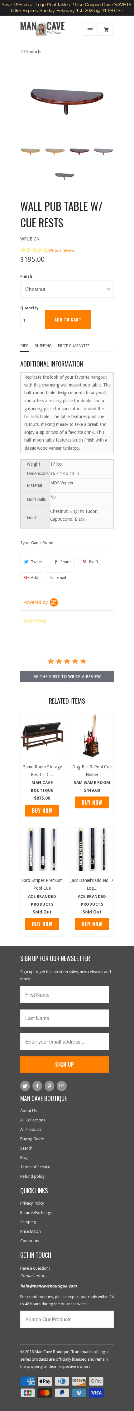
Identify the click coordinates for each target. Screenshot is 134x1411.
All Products (30, 1129)
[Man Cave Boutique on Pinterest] (49, 1086)
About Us (28, 1110)
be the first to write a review (67, 676)
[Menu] (90, 29)
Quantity (29, 308)
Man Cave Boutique (52, 1351)
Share (65, 561)
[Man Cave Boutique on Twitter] (25, 1086)
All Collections (32, 1120)
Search (26, 1148)
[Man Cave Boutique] (45, 31)
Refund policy (32, 1176)
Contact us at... (33, 1275)
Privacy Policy (32, 1203)
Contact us (29, 1240)
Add (34, 577)
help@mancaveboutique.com (48, 1286)
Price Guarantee (73, 346)
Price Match (30, 1231)
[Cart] (106, 29)
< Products (30, 51)
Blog (24, 1157)
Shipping (43, 346)
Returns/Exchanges (37, 1212)
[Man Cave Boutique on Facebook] (37, 1086)
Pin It (93, 561)
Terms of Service (35, 1167)
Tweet (36, 561)
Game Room (42, 542)
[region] (67, 8)
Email (61, 577)
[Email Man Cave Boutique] (61, 1086)
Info (24, 346)
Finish (26, 276)
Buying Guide (32, 1138)
